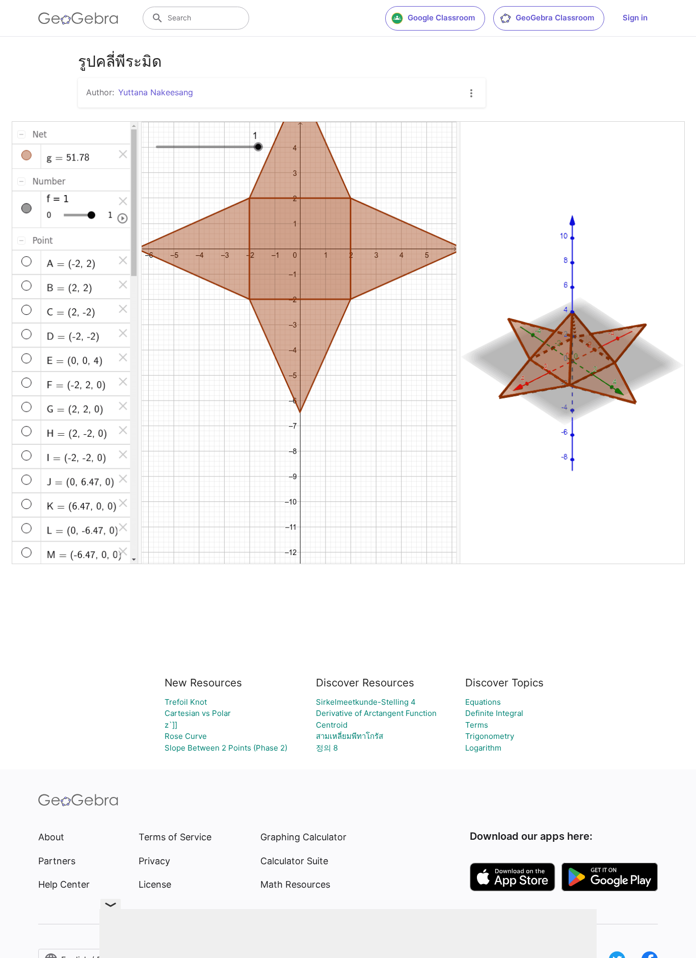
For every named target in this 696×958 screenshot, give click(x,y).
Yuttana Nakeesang (155, 92)
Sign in (635, 17)
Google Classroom (441, 17)
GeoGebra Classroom (555, 17)
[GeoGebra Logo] (78, 18)
